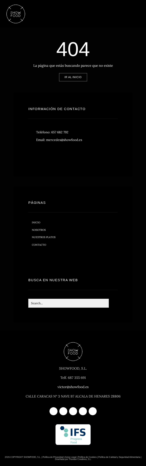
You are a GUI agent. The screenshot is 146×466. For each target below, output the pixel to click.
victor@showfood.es (73, 387)
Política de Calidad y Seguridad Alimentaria (119, 457)
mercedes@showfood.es (64, 140)
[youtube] (83, 411)
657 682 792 (59, 132)
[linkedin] (93, 411)
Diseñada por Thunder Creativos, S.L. (73, 459)
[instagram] (52, 155)
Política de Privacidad (53, 457)
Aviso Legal (70, 457)
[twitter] (42, 155)
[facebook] (32, 155)
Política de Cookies (87, 457)
